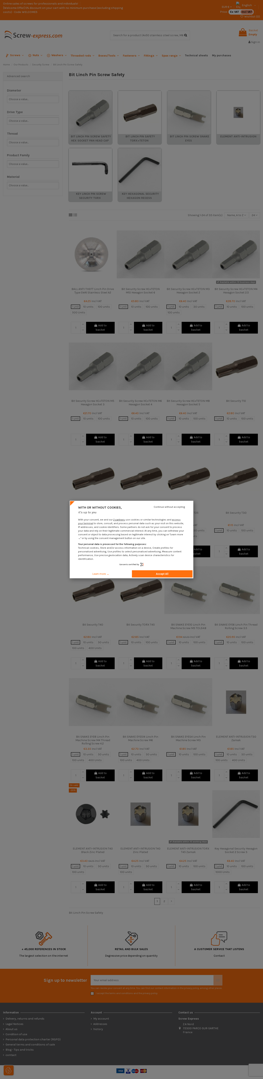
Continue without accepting (169, 506)
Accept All (162, 573)
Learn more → (100, 573)
